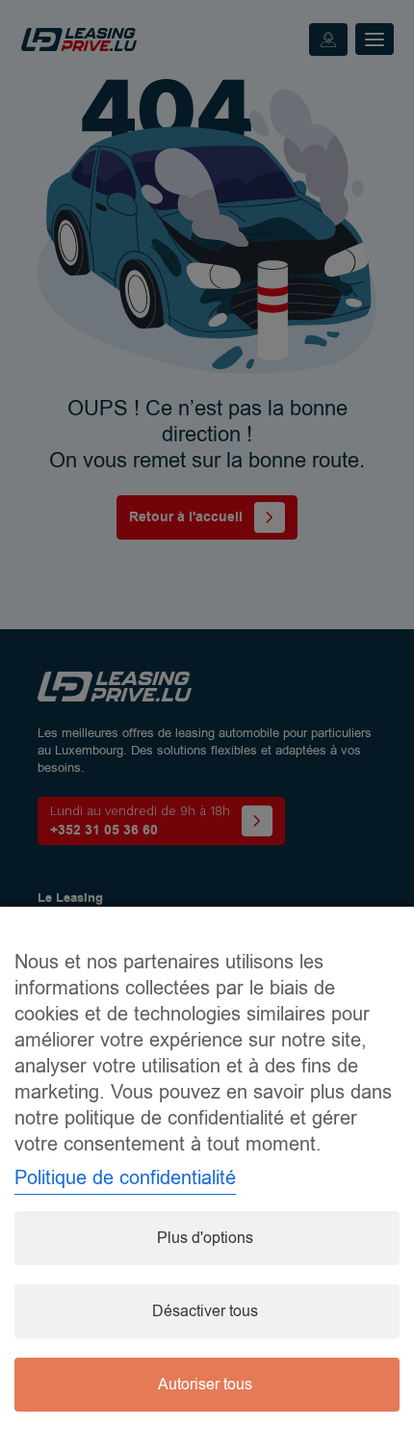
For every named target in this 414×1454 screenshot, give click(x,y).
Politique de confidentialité (125, 1178)
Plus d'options (205, 1238)
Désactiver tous (205, 1311)
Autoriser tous (205, 1384)
